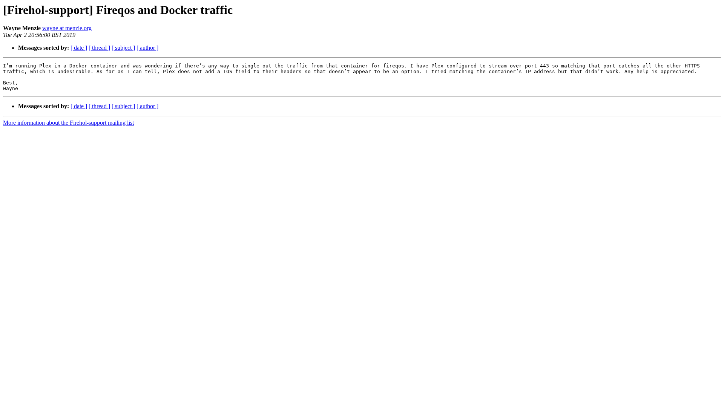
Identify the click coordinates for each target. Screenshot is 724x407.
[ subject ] (123, 47)
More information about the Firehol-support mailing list (68, 122)
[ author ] (147, 47)
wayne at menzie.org (67, 28)
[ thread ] (99, 47)
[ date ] (79, 47)
